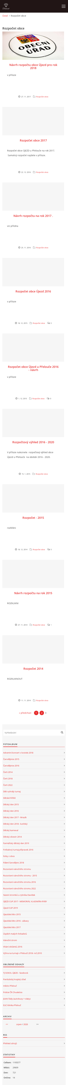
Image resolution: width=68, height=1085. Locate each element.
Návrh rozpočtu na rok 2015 (33, 593)
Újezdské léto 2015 (12, 914)
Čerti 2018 (7, 778)
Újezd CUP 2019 (10, 907)
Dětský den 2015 (11, 804)
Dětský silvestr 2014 (12, 836)
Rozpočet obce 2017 (33, 140)
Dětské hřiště (9, 798)
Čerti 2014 (7, 772)
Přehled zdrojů (10, 1043)
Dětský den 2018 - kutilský (15, 823)
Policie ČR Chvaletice (12, 992)
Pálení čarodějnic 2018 (13, 862)
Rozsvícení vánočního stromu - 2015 (20, 875)
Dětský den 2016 (11, 810)
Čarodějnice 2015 (11, 759)
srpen (19, 1024)
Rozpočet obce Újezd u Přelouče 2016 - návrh (33, 368)
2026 (25, 1024)
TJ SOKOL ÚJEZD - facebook (15, 972)
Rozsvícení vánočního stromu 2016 (19, 882)
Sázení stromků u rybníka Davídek (19, 895)
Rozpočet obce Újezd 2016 (33, 291)
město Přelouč (10, 985)
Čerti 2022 (7, 785)
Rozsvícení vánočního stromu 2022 (19, 888)
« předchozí (25, 712)
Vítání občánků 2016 (12, 946)
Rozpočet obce (42, 96)
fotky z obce (9, 856)
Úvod (5, 15)
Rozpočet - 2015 (33, 517)
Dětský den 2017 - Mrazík (15, 817)
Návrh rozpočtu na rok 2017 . (33, 215)
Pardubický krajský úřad (14, 979)
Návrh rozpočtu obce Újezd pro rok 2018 (33, 66)
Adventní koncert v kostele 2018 (18, 752)
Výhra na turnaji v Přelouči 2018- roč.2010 (22, 953)
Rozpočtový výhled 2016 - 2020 (33, 442)
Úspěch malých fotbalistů (15, 933)
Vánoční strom (10, 940)
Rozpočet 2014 (33, 668)
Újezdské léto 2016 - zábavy (16, 920)
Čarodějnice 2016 (11, 765)
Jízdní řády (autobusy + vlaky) (17, 998)
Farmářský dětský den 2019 (16, 843)
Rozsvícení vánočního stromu (17, 869)
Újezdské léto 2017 (12, 927)
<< (7, 1024)
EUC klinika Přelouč (12, 1005)
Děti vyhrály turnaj (12, 791)
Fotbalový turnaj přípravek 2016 (18, 849)
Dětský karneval (10, 830)
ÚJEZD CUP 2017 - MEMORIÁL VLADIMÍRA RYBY (25, 901)
